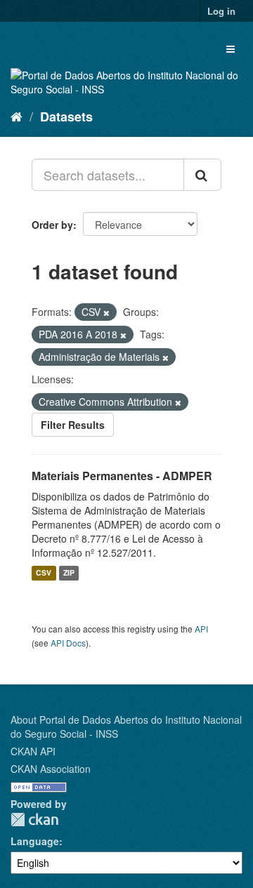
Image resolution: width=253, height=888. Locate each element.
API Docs (68, 643)
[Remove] (106, 312)
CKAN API (33, 751)
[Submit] (202, 175)
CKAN (34, 819)
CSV (43, 573)
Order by (52, 225)
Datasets (66, 116)
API (201, 629)
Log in (221, 11)
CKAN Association (51, 769)
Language (35, 841)
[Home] (16, 116)
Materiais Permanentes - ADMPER (122, 476)
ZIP (68, 573)
